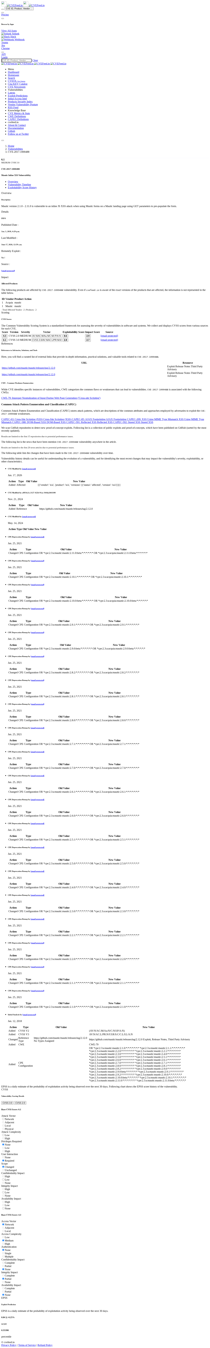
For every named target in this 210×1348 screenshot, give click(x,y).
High (7, 1138)
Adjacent (9, 1122)
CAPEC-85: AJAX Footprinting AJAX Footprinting (99, 419)
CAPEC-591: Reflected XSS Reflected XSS (89, 422)
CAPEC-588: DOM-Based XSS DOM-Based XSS (39, 422)
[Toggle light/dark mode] (2, 52)
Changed (9, 1167)
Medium (9, 1240)
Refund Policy (45, 1345)
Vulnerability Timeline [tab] (19, 184)
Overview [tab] (13, 181)
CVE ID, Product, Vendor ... (19, 8)
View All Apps (9, 30)
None (7, 1144)
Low (7, 1135)
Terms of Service (27, 1345)
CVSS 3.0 (7, 1103)
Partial (8, 1266)
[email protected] (8, 271)
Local (8, 1125)
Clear (35, 60)
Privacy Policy (8, 1345)
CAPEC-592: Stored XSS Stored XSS (133, 422)
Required (9, 1160)
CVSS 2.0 (20, 1103)
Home (11, 146)
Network (9, 1119)
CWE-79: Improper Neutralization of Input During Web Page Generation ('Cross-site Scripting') (50, 398)
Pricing (5, 14)
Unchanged (11, 1170)
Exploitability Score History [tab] (22, 187)
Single (8, 1253)
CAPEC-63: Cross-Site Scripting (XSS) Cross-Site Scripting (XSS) (36, 419)
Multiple (9, 1256)
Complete (10, 1262)
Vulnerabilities (15, 148)
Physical (9, 1129)
